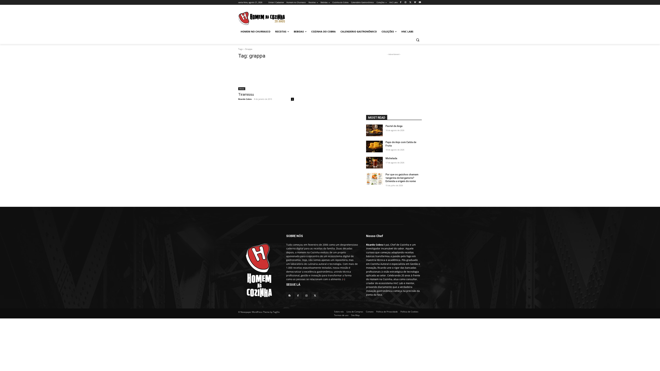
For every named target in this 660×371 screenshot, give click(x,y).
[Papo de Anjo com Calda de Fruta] (374, 146)
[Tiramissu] (266, 76)
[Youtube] (420, 2)
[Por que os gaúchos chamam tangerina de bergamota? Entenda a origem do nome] (374, 179)
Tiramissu (246, 94)
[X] (410, 2)
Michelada (391, 158)
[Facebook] (401, 2)
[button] (418, 40)
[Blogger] (289, 295)
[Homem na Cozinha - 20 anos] (258, 269)
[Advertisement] (359, 17)
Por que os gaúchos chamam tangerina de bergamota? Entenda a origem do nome (402, 178)
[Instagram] (406, 2)
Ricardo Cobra (245, 99)
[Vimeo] (415, 2)
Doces (241, 88)
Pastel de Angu (394, 126)
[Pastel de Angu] (374, 130)
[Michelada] (374, 162)
